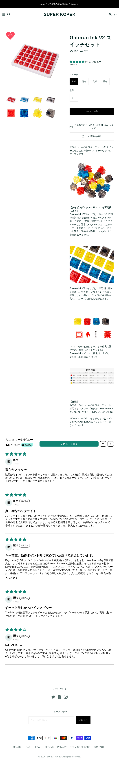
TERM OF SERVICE (80, 747)
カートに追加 (91, 111)
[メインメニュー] (3, 14)
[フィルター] (103, 444)
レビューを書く (69, 444)
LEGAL (37, 747)
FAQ (28, 747)
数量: (72, 90)
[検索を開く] (8, 14)
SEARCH (17, 747)
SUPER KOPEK (59, 14)
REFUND (49, 747)
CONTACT (99, 747)
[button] (77, 61)
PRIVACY (61, 747)
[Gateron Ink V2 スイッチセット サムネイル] (11, 100)
